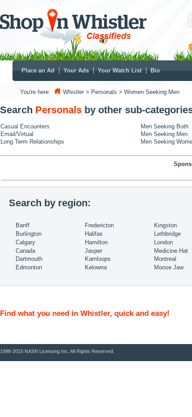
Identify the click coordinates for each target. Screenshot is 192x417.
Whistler (73, 92)
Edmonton (29, 267)
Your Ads (76, 70)
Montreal (165, 258)
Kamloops (98, 258)
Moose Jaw (169, 267)
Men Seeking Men (164, 134)
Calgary (25, 242)
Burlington (29, 233)
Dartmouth (29, 258)
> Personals (101, 92)
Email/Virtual (16, 134)
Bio (155, 70)
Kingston (165, 225)
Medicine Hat (171, 250)
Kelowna (96, 267)
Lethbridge (167, 233)
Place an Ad (37, 70)
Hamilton (96, 242)
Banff (22, 225)
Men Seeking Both (164, 126)
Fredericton (99, 225)
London (163, 242)
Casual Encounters (25, 126)
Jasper (93, 250)
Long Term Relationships (32, 141)
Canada (25, 250)
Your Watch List (120, 70)
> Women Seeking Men (149, 92)
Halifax (94, 233)
